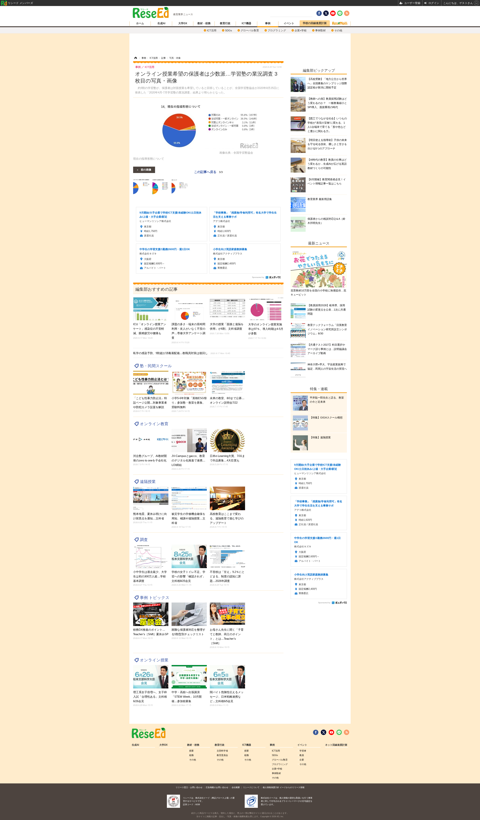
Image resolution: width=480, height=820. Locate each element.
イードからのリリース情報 (292, 787)
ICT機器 (246, 23)
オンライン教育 (154, 424)
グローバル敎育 (250, 30)
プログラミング (277, 30)
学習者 (302, 750)
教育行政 (225, 23)
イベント (289, 23)
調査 (144, 539)
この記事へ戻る (208, 171)
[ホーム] (135, 58)
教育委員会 (222, 755)
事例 (267, 23)
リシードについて (251, 787)
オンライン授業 (154, 660)
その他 (338, 30)
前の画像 (146, 169)
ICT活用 (211, 30)
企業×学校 (301, 30)
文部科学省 (222, 750)
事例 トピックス (155, 597)
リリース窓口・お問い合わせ (189, 787)
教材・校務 (204, 23)
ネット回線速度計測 (336, 745)
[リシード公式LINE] (339, 732)
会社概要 (236, 787)
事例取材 (320, 30)
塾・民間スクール (156, 366)
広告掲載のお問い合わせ (217, 787)
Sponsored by (258, 277)
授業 (191, 750)
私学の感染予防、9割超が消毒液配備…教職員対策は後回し (181, 353)
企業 (301, 759)
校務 (191, 755)
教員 (301, 755)
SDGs (228, 30)
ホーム (140, 23)
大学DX (182, 23)
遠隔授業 (148, 481)
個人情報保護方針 (271, 787)
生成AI (161, 23)
